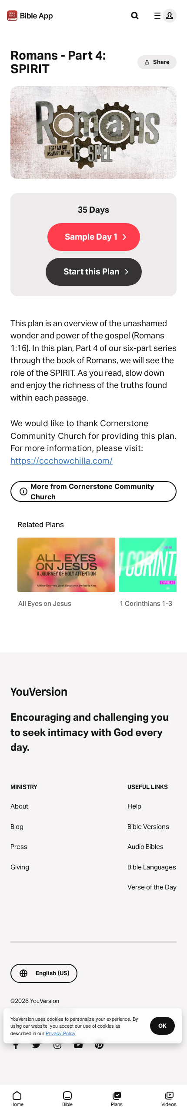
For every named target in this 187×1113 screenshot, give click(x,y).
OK (162, 1025)
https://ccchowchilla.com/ (61, 461)
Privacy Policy (61, 1032)
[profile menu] (163, 15)
